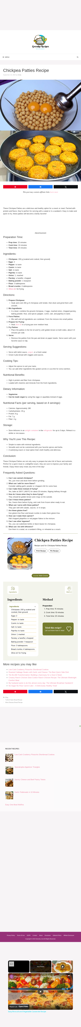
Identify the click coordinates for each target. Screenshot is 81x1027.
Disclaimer (48, 935)
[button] (35, 606)
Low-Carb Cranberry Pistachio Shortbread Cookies (29, 670)
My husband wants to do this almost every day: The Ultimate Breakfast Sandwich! (41, 683)
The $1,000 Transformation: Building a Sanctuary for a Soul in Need (35, 675)
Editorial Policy (57, 935)
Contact (35, 935)
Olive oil (12, 289)
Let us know (50, 630)
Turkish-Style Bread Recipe (13, 700)
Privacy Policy (11, 935)
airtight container (31, 430)
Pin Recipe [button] (54, 551)
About (41, 935)
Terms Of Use (21, 935)
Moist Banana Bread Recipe (13, 702)
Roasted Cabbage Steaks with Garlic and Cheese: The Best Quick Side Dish (39, 672)
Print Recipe (41, 551)
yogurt (30, 352)
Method (69, 592)
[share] (69, 976)
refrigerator (48, 430)
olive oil (19, 325)
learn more (54, 192)
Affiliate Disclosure (68, 935)
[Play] (63, 966)
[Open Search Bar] (77, 57)
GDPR (28, 935)
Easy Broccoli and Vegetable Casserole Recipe (35, 976)
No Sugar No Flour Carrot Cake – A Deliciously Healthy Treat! (33, 686)
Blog (6, 697)
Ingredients (13, 592)
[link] (11, 976)
